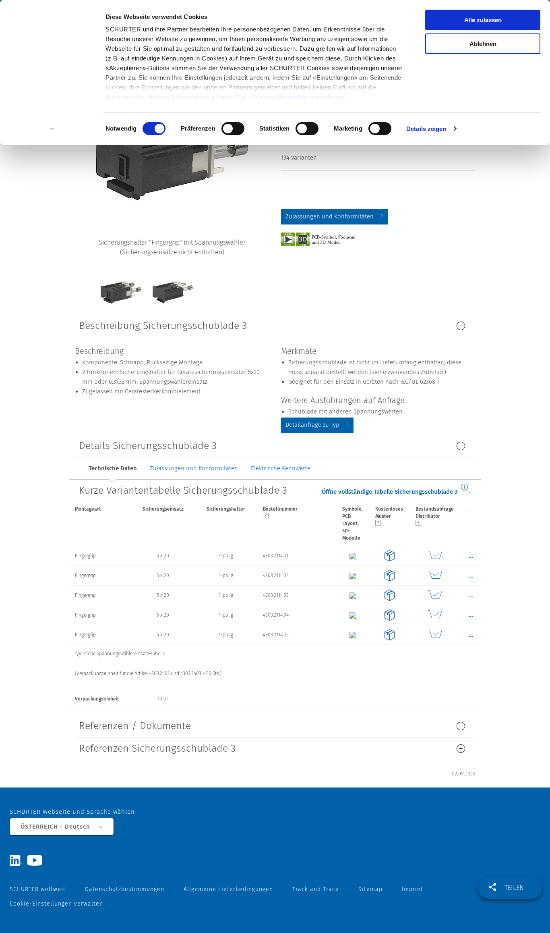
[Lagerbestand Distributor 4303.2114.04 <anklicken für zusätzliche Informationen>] (435, 615)
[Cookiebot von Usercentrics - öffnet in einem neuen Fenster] (52, 129)
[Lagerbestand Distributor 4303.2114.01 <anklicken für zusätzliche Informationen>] (435, 556)
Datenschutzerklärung (310, 97)
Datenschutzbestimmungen (124, 889)
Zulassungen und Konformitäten (329, 216)
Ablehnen (482, 43)
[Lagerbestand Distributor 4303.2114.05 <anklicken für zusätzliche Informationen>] (435, 635)
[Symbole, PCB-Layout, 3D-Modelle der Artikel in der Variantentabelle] (327, 239)
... (468, 509)
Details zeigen (426, 128)
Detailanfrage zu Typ (312, 424)
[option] (121, 286)
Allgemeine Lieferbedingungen (228, 889)
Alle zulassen (483, 20)
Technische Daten (113, 468)
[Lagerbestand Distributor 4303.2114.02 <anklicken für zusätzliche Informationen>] (435, 575)
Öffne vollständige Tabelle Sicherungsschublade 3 (390, 491)
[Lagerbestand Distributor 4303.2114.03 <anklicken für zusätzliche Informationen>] (435, 595)
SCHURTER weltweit (38, 889)
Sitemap (370, 889)
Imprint (412, 889)
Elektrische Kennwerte (280, 468)
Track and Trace (315, 889)
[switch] (232, 128)
